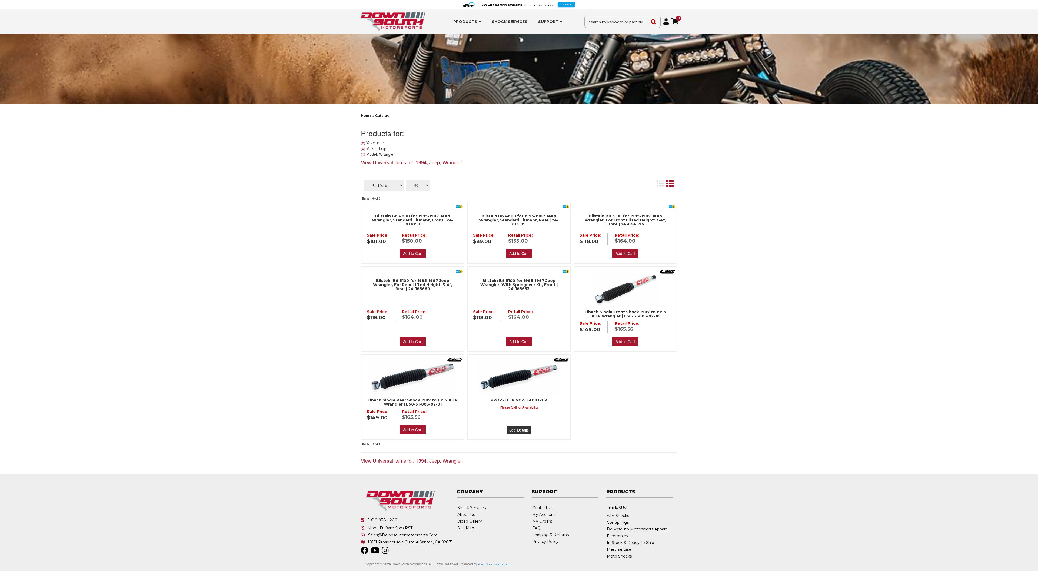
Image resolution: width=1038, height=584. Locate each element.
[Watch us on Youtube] (375, 551)
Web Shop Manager (493, 564)
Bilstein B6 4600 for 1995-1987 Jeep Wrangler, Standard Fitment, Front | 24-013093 (413, 220)
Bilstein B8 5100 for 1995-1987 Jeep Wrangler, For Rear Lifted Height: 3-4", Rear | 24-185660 (412, 285)
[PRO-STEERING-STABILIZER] (519, 378)
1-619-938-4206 (382, 519)
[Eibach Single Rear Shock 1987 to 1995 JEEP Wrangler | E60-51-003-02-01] (412, 378)
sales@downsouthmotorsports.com (403, 535)
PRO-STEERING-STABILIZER (519, 400)
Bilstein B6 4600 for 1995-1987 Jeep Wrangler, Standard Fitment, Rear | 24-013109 (519, 220)
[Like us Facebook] (364, 551)
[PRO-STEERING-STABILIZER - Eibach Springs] (561, 359)
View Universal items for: (411, 162)
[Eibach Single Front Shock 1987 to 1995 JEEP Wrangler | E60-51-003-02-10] (625, 289)
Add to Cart (412, 253)
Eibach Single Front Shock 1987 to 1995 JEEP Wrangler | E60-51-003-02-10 (625, 314)
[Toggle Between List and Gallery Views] (665, 183)
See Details (519, 430)
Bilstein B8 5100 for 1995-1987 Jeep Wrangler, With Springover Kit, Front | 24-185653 (519, 285)
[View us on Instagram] (385, 551)
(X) (363, 143)
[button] (467, 22)
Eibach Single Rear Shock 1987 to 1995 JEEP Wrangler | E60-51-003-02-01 (413, 402)
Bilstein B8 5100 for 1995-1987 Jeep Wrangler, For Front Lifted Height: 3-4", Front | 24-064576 (625, 220)
